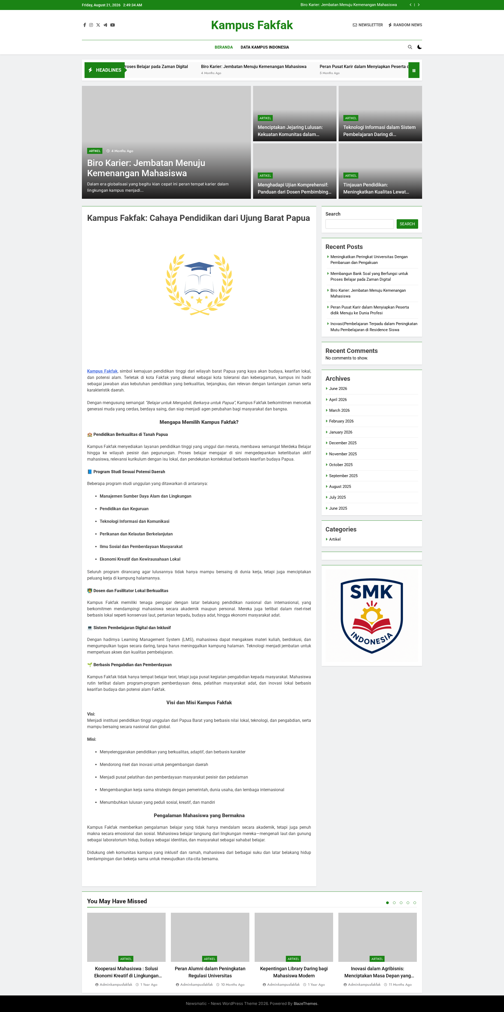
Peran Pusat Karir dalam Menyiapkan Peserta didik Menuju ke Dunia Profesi (357, 66)
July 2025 (337, 497)
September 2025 (343, 475)
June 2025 (338, 508)
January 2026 (340, 432)
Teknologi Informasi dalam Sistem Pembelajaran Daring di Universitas (379, 134)
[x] (98, 25)
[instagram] (91, 25)
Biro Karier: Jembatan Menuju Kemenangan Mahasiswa (349, 5)
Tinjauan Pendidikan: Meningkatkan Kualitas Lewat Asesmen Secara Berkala (374, 191)
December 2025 (342, 443)
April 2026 (338, 399)
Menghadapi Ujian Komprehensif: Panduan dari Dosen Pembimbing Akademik (293, 191)
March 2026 (339, 410)
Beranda (224, 47)
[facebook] (85, 25)
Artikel (95, 151)
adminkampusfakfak (116, 984)
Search (333, 214)
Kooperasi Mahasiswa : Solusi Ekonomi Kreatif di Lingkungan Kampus (126, 975)
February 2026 (341, 421)
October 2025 (341, 464)
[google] (105, 25)
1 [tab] (387, 902)
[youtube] (113, 25)
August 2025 (340, 486)
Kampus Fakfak (252, 25)
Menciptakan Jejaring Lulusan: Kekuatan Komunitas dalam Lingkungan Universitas (290, 134)
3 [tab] (401, 902)
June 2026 (338, 388)
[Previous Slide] (410, 5)
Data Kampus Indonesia (265, 47)
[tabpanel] (126, 950)
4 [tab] (408, 902)
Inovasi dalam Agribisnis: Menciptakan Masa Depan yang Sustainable (377, 975)
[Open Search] (410, 47)
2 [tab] (394, 902)
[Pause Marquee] (413, 70)
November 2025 (343, 454)
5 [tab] (414, 902)
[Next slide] (418, 5)
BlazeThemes (305, 1003)
